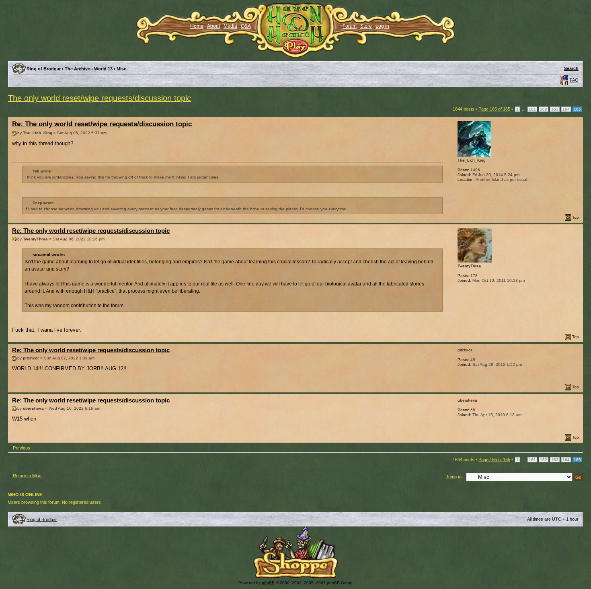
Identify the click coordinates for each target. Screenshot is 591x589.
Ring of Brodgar (44, 68)
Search (571, 68)
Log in (382, 26)
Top (575, 217)
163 (554, 109)
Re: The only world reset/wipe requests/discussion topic (102, 124)
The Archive (77, 68)
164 (566, 109)
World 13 (103, 68)
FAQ (574, 80)
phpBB (268, 583)
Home (196, 26)
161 (532, 109)
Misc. (122, 68)
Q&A (246, 26)
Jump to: (454, 476)
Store (366, 26)
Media (230, 26)
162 (543, 109)
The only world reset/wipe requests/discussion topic (99, 98)
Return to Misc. (28, 475)
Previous (21, 447)
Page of (494, 109)
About (213, 26)
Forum (350, 26)
